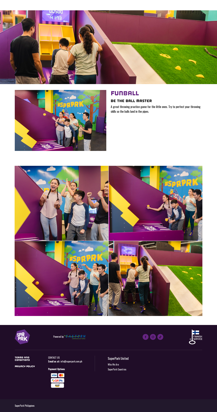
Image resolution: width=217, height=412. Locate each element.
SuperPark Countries (117, 369)
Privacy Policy (25, 366)
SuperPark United (118, 358)
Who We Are (113, 364)
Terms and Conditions (22, 359)
